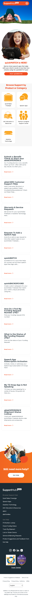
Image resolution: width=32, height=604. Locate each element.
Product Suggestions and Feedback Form (16, 539)
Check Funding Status (10, 526)
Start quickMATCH (16, 74)
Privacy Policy (6, 581)
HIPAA (27, 581)
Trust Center (16, 567)
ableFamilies (6, 514)
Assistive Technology (9, 505)
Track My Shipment (9, 529)
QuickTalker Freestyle (10, 498)
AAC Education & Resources (12, 508)
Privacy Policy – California (18, 581)
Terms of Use (25, 577)
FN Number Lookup (9, 523)
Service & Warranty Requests (12, 536)
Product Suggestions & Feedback (12, 577)
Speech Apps (7, 501)
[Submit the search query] (27, 3)
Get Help (16, 475)
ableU (4, 511)
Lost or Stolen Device (10, 532)
